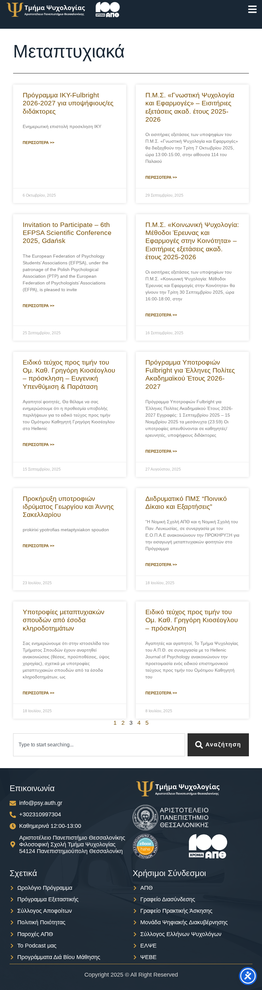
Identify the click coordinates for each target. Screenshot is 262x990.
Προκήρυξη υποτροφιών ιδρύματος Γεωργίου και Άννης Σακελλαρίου (68, 506)
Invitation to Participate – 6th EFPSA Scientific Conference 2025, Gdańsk (67, 232)
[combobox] (99, 744)
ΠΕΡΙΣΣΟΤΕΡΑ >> (38, 142)
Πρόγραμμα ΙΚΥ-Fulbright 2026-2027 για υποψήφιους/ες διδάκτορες (68, 103)
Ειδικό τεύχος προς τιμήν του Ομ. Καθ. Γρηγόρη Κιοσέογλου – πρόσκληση (191, 619)
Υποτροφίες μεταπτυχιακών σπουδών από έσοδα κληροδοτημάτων (63, 619)
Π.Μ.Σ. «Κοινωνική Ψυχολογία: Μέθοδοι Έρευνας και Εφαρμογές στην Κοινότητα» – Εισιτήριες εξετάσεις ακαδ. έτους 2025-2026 (192, 241)
